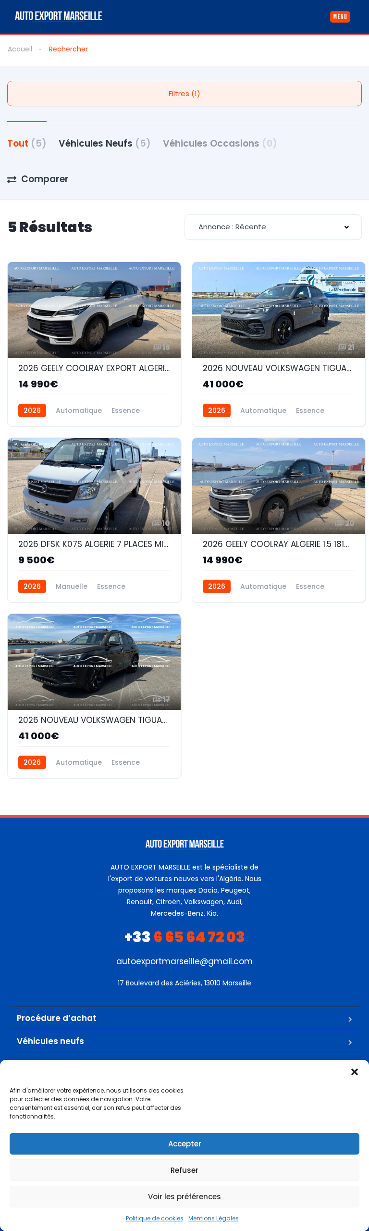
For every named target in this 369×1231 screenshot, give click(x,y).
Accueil (20, 49)
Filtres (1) (184, 93)
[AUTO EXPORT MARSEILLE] (58, 17)
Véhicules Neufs (105, 143)
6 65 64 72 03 (184, 937)
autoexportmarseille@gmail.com (184, 961)
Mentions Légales (213, 1218)
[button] (354, 1072)
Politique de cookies (155, 1218)
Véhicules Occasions (220, 143)
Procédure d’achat (57, 1018)
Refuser (184, 1170)
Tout (27, 143)
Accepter (184, 1144)
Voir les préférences (184, 1197)
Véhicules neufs (50, 1041)
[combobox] (273, 227)
